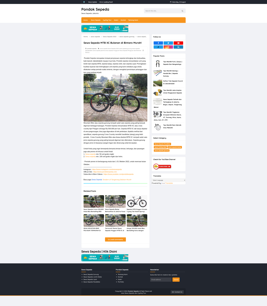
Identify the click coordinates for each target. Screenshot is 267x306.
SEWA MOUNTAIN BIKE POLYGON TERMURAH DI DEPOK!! (92, 230)
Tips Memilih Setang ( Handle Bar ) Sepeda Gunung (170, 73)
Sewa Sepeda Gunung (91, 274)
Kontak (120, 277)
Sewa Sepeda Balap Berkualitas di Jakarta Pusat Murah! (115, 211)
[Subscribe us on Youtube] (178, 43)
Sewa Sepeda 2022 (113, 48)
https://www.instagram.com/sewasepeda (107, 169)
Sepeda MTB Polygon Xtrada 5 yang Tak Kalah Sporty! (137, 210)
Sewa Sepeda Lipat (90, 279)
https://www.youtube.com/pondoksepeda (119, 174)
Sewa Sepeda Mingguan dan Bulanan (130, 50)
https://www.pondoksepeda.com (105, 172)
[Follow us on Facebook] (158, 43)
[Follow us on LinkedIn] (178, 47)
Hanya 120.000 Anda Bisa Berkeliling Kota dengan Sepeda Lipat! (136, 230)
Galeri (120, 279)
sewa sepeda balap (174, 147)
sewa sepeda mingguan (112, 50)
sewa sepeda (104, 48)
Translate (169, 183)
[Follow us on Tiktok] (158, 47)
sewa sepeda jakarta (99, 50)
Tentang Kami (122, 274)
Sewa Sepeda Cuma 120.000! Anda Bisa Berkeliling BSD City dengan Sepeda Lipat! (94, 211)
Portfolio (121, 282)
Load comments (116, 239)
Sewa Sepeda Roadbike (162, 144)
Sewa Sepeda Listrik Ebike (92, 277)
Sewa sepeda (90, 154)
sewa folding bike (160, 147)
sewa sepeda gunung (125, 48)
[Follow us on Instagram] (168, 47)
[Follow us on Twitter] (168, 43)
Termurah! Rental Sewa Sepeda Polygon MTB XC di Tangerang (114, 230)
